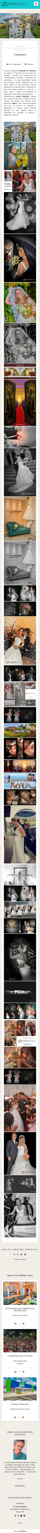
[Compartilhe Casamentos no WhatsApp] (17, 1254)
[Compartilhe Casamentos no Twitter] (21, 1254)
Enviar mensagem (21, 1506)
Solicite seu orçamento (20, 1259)
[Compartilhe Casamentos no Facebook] (14, 1254)
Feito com (20, 1531)
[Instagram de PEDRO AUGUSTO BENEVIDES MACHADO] (18, 1516)
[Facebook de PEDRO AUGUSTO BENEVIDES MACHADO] (15, 1516)
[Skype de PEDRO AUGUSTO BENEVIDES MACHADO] (24, 1516)
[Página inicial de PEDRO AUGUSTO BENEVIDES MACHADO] (14, 4)
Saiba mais (20, 1478)
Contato (20, 1523)
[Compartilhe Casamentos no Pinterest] (25, 1254)
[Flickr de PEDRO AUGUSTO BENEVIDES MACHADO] (21, 1516)
